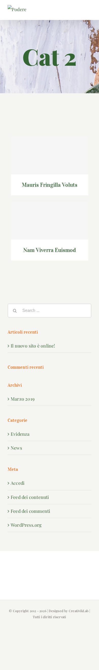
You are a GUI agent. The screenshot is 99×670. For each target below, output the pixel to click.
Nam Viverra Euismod (50, 216)
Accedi (17, 483)
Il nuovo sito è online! (33, 346)
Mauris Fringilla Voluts (50, 150)
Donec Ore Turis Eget (50, 119)
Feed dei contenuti (30, 497)
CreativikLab (78, 611)
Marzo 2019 (23, 399)
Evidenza (20, 434)
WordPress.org (26, 525)
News (16, 448)
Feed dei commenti (30, 511)
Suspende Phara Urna (49, 277)
